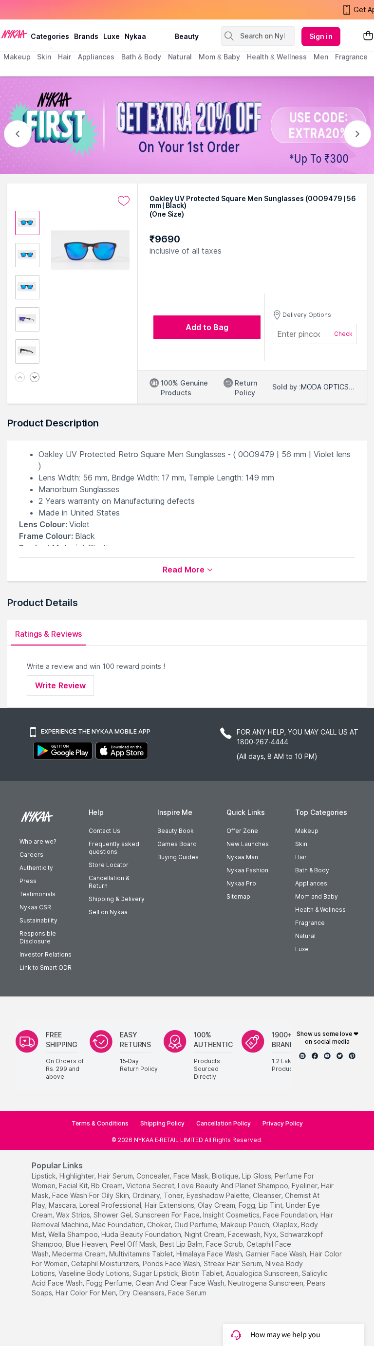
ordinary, (147, 1195)
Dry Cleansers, (142, 1293)
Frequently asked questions (114, 847)
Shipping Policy (162, 1123)
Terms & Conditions (100, 1123)
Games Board (177, 844)
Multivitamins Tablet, (141, 1254)
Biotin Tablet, (203, 1273)
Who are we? (37, 841)
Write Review (60, 685)
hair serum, (116, 1176)
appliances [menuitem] (96, 57)
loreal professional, (111, 1205)
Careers (31, 854)
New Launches (247, 844)
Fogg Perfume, (109, 1283)
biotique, (226, 1176)
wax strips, (74, 1215)
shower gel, (113, 1215)
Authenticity (36, 867)
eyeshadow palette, (219, 1195)
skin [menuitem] (44, 57)
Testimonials (37, 894)
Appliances (311, 883)
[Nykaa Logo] (14, 33)
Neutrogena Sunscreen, (266, 1283)
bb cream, (107, 1185)
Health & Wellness (320, 909)
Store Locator (109, 864)
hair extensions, (170, 1205)
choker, (159, 1224)
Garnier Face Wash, (276, 1254)
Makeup (306, 830)
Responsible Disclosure (37, 937)
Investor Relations (45, 954)
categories (50, 36)
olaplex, (286, 1224)
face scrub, (225, 1244)
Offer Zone (242, 830)
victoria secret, (151, 1185)
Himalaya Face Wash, (209, 1254)
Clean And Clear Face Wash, (180, 1283)
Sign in (321, 36)
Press (28, 881)
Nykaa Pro (241, 883)
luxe (111, 36)
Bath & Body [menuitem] (141, 57)
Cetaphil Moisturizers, (106, 1263)
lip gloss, (257, 1176)
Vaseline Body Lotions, (94, 1273)
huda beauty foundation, (142, 1234)
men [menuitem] (321, 57)
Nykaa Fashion (247, 870)
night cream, (205, 1234)
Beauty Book (175, 830)
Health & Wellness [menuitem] (277, 57)
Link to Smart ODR (45, 967)
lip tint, (271, 1205)
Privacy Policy (282, 1123)
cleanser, (268, 1195)
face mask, (191, 1176)
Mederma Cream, (79, 1254)
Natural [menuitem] (180, 57)
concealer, (153, 1176)
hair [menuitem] (64, 57)
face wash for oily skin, (91, 1195)
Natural (305, 936)
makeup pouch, (246, 1224)
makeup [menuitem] (16, 57)
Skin (301, 844)
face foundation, (290, 1215)
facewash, (245, 1234)
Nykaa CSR (35, 907)
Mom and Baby (316, 896)
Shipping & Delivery (117, 899)
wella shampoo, (73, 1234)
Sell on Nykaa (108, 912)
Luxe (302, 949)
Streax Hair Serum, (233, 1263)
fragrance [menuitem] (351, 57)
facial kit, (74, 1185)
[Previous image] (20, 378)
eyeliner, (305, 1185)
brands (86, 36)
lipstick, (44, 1176)
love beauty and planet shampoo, (234, 1185)
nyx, (271, 1234)
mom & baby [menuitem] (219, 57)
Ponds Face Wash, (172, 1263)
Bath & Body (312, 870)
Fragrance (310, 922)
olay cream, (217, 1205)
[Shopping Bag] (368, 36)
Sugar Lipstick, (156, 1273)
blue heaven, (87, 1244)
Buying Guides (178, 857)
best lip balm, (182, 1244)
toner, (174, 1195)
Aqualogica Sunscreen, (263, 1273)
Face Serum (187, 1293)
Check (343, 333)
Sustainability (38, 920)
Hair (301, 857)
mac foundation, (118, 1224)
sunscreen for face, (168, 1215)
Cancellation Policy (223, 1123)
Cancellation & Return (109, 881)
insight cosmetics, (232, 1215)
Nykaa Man (242, 857)
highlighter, (77, 1176)
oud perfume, (196, 1224)
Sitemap (238, 896)
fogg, (248, 1205)
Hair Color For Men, (86, 1293)
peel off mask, (134, 1244)
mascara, (63, 1205)
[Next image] (34, 378)
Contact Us (104, 830)
